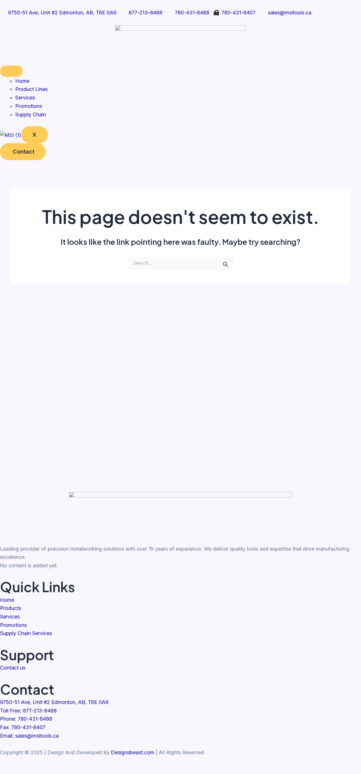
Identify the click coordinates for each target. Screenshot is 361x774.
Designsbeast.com (132, 752)
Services (25, 98)
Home (22, 81)
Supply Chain (30, 114)
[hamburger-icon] (11, 71)
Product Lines (31, 89)
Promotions (28, 106)
